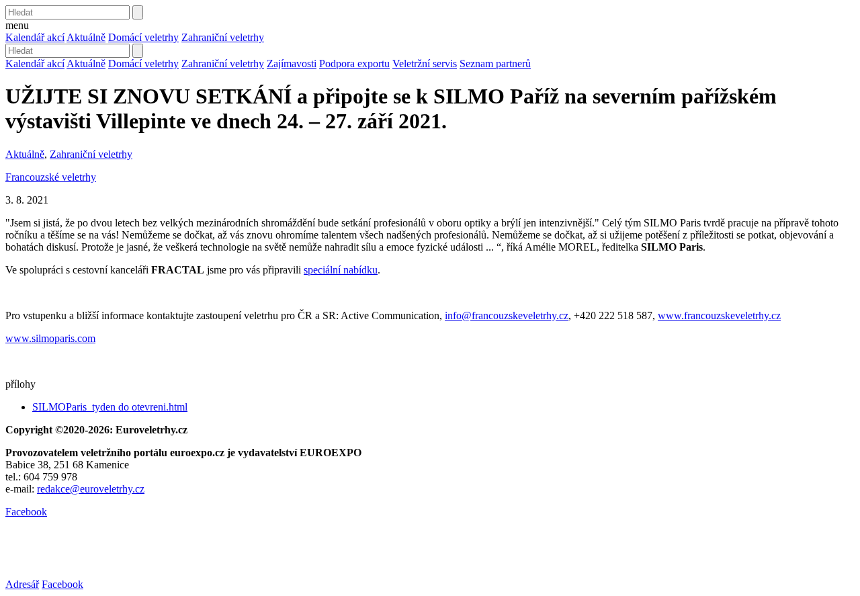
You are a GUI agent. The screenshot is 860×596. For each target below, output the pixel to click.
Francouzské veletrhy (50, 177)
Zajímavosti (291, 63)
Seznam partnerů (495, 63)
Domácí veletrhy (143, 37)
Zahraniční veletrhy (222, 37)
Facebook (26, 511)
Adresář (22, 584)
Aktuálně (86, 37)
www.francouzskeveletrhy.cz (719, 315)
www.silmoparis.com (50, 338)
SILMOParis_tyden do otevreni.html (109, 407)
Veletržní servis (424, 63)
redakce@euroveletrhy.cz (90, 489)
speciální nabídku (341, 269)
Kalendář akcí (34, 37)
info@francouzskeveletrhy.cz (506, 315)
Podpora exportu (354, 63)
